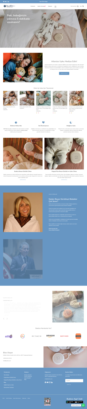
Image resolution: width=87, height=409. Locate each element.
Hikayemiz (50, 6)
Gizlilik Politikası (9, 398)
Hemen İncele (64, 73)
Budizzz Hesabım (28, 375)
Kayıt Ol (69, 384)
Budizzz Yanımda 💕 (41, 6)
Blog (25, 379)
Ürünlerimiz (33, 6)
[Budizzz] (9, 6)
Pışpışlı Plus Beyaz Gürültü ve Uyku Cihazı (13, 380)
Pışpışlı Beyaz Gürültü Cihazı (10, 377)
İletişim (29, 398)
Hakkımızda (24, 398)
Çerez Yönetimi (27, 378)
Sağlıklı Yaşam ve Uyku (9, 385)
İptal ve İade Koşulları (17, 398)
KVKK (4, 398)
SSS (55, 6)
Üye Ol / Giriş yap (28, 376)
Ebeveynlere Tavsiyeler (9, 387)
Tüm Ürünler (6, 375)
